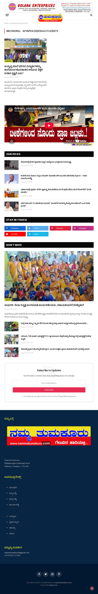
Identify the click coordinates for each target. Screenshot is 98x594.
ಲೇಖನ (11, 533)
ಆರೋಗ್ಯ (12, 528)
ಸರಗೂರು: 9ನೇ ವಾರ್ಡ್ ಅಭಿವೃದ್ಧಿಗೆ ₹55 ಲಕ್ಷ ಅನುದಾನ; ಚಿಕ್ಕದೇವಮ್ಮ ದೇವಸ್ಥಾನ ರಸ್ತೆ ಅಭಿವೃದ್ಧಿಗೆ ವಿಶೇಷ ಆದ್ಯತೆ (56, 337)
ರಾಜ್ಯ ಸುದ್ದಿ (12, 493)
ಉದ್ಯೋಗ (12, 516)
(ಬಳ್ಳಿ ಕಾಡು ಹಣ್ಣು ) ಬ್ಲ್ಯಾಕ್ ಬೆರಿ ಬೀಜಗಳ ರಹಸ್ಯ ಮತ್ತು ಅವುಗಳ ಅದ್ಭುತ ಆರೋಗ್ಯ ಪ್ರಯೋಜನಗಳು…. (54, 323)
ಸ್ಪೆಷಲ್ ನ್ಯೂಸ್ (14, 522)
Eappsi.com (53, 585)
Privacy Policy (63, 396)
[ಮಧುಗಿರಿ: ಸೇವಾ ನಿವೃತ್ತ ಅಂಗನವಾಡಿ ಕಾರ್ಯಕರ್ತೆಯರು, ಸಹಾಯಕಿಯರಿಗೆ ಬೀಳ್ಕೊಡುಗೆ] (49, 276)
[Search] (91, 15)
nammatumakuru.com (63, 582)
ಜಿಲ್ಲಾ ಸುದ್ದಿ (12, 499)
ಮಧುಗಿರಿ (7, 300)
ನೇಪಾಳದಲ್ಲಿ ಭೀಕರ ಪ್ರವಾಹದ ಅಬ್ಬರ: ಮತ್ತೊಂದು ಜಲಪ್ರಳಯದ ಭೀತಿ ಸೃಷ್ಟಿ (46, 162)
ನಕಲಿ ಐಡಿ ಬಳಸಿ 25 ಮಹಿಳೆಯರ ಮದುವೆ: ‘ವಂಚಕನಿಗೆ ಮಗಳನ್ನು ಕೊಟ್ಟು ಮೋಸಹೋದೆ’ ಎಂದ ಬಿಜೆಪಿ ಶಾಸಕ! (55, 204)
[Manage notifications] (92, 588)
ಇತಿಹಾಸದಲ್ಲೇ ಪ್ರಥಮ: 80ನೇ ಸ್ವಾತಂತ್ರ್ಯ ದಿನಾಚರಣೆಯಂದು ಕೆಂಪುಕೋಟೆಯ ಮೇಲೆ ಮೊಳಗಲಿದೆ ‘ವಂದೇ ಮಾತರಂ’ (56, 190)
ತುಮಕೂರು (8, 61)
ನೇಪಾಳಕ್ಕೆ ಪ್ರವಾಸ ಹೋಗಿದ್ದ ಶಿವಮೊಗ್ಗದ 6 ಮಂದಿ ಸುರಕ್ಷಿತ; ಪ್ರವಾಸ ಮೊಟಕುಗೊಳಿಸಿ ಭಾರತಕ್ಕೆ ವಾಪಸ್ (55, 349)
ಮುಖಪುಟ (13, 487)
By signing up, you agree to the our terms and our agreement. (50, 396)
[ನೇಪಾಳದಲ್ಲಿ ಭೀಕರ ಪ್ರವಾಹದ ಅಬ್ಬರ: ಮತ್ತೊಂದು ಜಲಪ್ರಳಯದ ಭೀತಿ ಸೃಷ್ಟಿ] (11, 165)
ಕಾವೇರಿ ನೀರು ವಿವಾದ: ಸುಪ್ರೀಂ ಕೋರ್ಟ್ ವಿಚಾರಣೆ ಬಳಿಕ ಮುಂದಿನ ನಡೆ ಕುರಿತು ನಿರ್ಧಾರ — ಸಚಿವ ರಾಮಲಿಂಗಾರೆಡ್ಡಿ (54, 176)
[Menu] (7, 15)
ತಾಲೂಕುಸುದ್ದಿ (14, 504)
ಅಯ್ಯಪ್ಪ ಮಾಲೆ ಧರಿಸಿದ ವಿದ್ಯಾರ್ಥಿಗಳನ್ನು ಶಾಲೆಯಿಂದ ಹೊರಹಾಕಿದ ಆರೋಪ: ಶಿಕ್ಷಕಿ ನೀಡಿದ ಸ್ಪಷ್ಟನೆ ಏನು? (23, 70)
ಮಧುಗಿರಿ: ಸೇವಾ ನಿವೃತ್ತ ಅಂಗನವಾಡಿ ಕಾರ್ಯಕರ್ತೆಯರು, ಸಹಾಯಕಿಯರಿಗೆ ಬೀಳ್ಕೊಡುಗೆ (44, 304)
